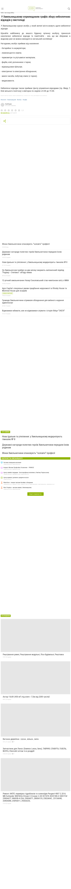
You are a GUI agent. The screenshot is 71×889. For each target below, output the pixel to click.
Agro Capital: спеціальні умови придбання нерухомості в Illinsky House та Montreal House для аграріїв (34, 289)
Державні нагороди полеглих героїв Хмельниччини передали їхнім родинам (32, 253)
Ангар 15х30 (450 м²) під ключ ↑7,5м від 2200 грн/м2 (26, 697)
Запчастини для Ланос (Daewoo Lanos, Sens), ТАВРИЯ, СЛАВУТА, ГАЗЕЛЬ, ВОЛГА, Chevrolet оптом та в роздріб (34, 749)
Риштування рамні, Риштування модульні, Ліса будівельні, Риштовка (33, 654)
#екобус (19, 100)
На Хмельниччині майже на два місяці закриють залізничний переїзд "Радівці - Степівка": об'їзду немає (33, 271)
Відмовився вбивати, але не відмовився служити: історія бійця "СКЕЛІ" (33, 310)
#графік (25, 100)
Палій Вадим (8, 104)
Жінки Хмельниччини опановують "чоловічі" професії (26, 244)
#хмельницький (11, 100)
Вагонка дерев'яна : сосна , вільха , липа (21, 739)
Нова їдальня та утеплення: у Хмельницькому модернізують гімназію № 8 (34, 262)
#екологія (3, 100)
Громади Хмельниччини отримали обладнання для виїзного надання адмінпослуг (33, 301)
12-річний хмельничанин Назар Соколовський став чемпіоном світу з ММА (35, 280)
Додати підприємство (35, 494)
